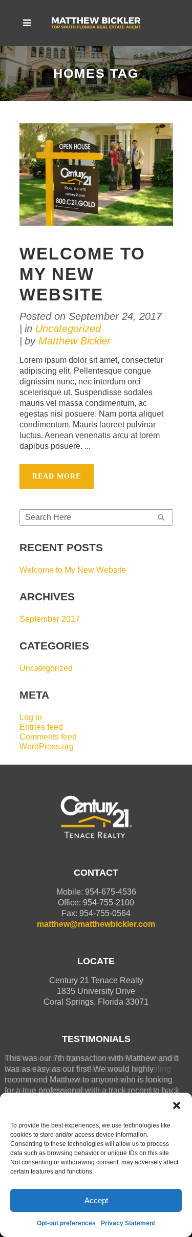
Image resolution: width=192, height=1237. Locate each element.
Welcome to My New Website (82, 274)
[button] (177, 1105)
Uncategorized (68, 328)
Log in (30, 717)
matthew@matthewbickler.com (96, 924)
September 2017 (49, 619)
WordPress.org (46, 746)
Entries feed (41, 727)
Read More (56, 476)
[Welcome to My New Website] (96, 174)
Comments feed (48, 736)
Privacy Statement (128, 1223)
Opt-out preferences (66, 1223)
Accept (96, 1200)
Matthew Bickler (74, 340)
